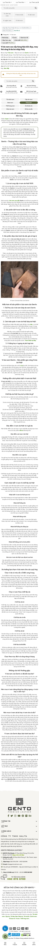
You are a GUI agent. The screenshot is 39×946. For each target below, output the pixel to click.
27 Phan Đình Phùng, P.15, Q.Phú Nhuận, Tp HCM (18, 854)
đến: (7, 30)
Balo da (20, 916)
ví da (21, 365)
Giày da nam (10, 109)
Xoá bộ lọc (5, 38)
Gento (27, 53)
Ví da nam (10, 53)
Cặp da (7, 916)
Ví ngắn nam (7, 20)
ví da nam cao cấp (14, 201)
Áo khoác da (28, 106)
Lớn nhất (9, 43)
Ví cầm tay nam (7, 15)
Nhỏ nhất (21, 40)
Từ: (25, 28)
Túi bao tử (12, 919)
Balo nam (10, 103)
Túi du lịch (26, 916)
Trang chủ (6, 34)
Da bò (15, 38)
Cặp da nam (28, 99)
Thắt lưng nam (10, 106)
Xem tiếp (6, 68)
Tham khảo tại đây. (30, 340)
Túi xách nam (10, 99)
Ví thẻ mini (19, 20)
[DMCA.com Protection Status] (26, 934)
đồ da (21, 430)
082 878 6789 (14, 862)
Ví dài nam (31, 15)
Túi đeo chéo (14, 916)
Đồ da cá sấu (29, 109)
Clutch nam (33, 916)
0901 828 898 (23, 862)
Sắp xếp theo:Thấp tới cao (11, 28)
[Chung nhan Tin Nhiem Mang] (19, 938)
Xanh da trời (24, 38)
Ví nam (18, 919)
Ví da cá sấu (19, 15)
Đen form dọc (7, 40)
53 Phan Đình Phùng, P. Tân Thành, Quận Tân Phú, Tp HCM (20, 858)
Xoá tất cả (17, 30)
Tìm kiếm (35, 8)
